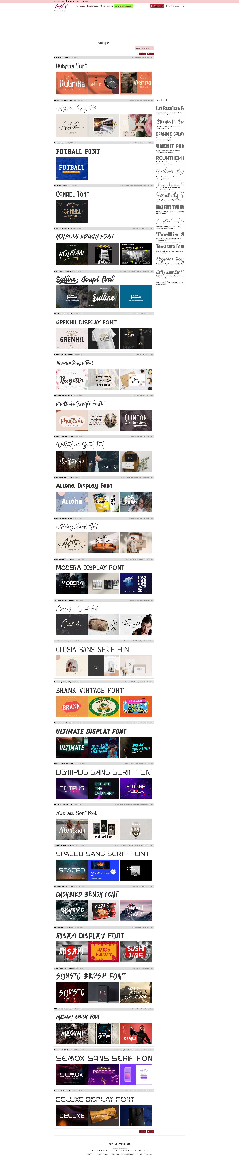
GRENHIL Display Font (60, 313)
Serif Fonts (150, 185)
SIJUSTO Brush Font (60, 968)
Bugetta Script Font (60, 354)
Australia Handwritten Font (170, 221)
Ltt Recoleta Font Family (170, 108)
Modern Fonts (149, 57)
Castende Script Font (60, 600)
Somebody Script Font (170, 195)
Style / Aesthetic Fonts (146, 641)
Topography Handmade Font (170, 184)
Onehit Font (170, 146)
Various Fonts (149, 271)
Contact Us (89, 1154)
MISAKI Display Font (60, 927)
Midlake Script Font (60, 395)
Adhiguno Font (170, 281)
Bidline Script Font (59, 271)
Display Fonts (140, 57)
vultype (66, 57)
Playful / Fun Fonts (147, 477)
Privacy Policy (114, 1154)
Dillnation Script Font (60, 436)
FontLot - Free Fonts (119, 1144)
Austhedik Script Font (60, 100)
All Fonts (139, 1154)
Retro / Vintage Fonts (140, 185)
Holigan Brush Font (60, 228)
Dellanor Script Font (170, 171)
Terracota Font (170, 246)
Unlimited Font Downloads (123, 6)
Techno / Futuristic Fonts (146, 559)
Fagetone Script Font (170, 259)
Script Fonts (149, 100)
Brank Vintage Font (59, 682)
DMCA (106, 1154)
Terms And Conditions (128, 1154)
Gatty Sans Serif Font (170, 272)
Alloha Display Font (60, 477)
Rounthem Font (170, 158)
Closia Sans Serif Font (60, 641)
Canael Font (57, 185)
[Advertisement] (119, 25)
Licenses (98, 1154)
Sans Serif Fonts (134, 641)
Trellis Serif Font (170, 234)
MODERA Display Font (60, 559)
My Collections (83, 1)
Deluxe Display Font (60, 1090)
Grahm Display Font (170, 134)
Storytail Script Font (170, 121)
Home (56, 11)
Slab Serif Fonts (148, 143)
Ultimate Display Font (60, 722)
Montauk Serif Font (59, 804)
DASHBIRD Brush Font (60, 886)
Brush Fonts (140, 228)
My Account (71, 1)
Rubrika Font (58, 57)
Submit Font (148, 1154)
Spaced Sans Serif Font (61, 845)
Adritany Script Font (60, 518)
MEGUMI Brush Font (60, 1009)
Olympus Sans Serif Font (61, 763)
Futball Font (57, 143)
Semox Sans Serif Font (61, 1050)
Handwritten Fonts (140, 100)
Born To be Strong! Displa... (170, 207)
